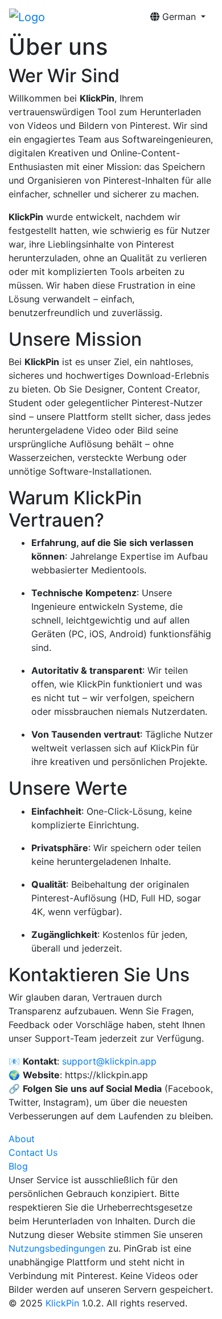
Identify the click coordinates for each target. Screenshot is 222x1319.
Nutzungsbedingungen (57, 1248)
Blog (18, 1166)
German (179, 16)
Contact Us (33, 1152)
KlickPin (62, 1303)
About (22, 1138)
